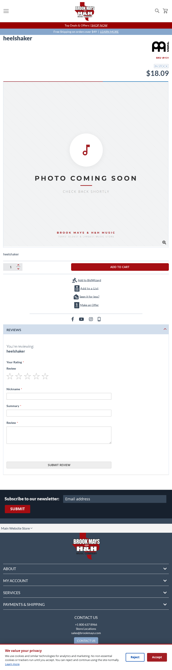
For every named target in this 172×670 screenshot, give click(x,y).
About (9, 568)
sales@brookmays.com (86, 633)
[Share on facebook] (73, 319)
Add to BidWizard (89, 280)
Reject (135, 657)
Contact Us (86, 617)
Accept (157, 657)
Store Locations (86, 628)
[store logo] (84, 11)
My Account (15, 580)
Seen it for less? (89, 296)
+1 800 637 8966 (86, 624)
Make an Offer (89, 305)
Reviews (14, 330)
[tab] (86, 329)
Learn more (12, 664)
